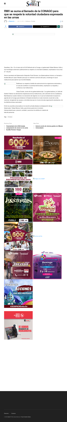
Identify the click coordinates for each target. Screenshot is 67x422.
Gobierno (28, 21)
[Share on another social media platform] (61, 26)
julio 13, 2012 (20, 21)
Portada (33, 21)
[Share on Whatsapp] (58, 26)
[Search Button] (62, 3)
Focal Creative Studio (26, 416)
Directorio (6, 413)
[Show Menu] (5, 3)
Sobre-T (9, 416)
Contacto (13, 413)
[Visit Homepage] (33, 3)
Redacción (11, 21)
